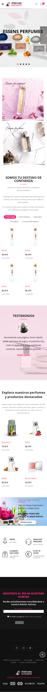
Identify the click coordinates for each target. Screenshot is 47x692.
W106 (27, 250)
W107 (27, 286)
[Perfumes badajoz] (13, 4)
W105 (4, 286)
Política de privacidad (33, 617)
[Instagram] (23, 648)
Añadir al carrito (12, 253)
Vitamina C (6, 442)
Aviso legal (28, 660)
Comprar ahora (23, 104)
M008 (4, 478)
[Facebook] (17, 648)
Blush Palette (31, 478)
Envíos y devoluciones (28, 662)
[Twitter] (30, 648)
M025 (27, 442)
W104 (4, 250)
